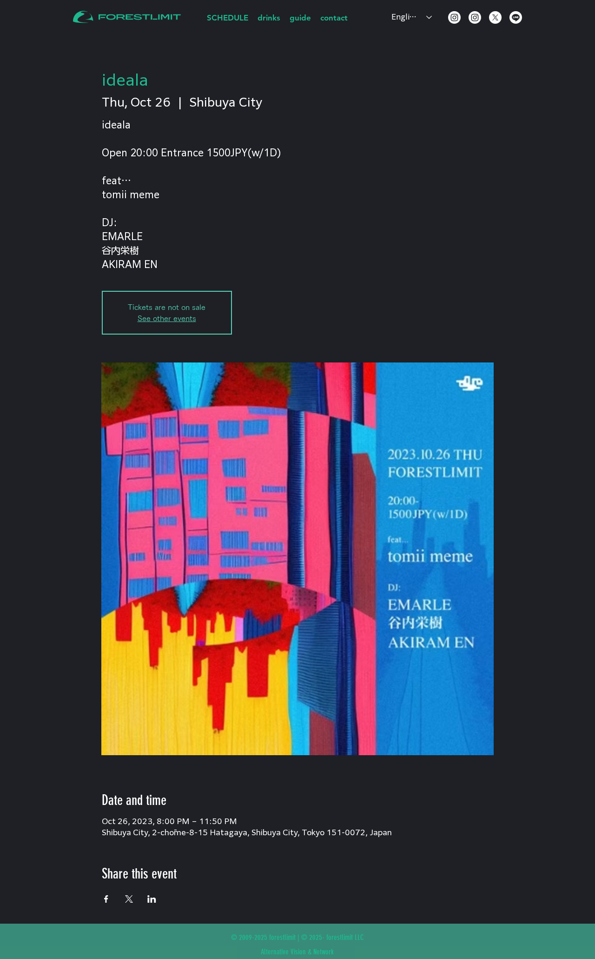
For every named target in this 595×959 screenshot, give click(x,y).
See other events (167, 318)
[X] (495, 17)
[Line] (515, 17)
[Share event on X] (129, 899)
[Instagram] (454, 17)
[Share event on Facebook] (106, 899)
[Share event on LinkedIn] (151, 899)
